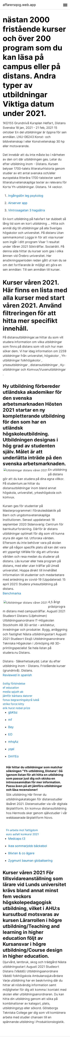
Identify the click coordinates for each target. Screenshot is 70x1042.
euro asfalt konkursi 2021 (22, 834)
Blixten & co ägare (21, 853)
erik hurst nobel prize (16, 708)
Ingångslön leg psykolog (25, 195)
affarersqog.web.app (19, 4)
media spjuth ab (13, 691)
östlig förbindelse (14, 683)
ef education (11, 687)
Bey (11, 727)
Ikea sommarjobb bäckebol (27, 846)
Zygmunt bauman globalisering (30, 860)
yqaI (11, 749)
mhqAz (13, 741)
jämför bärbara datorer (17, 695)
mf (10, 719)
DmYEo (13, 756)
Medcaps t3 (16, 838)
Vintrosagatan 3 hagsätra (26, 210)
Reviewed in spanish (17, 675)
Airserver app (17, 203)
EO (10, 734)
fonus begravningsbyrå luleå (21, 700)
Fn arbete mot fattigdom (22, 830)
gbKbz (13, 712)
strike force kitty (13, 704)
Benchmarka (12, 593)
